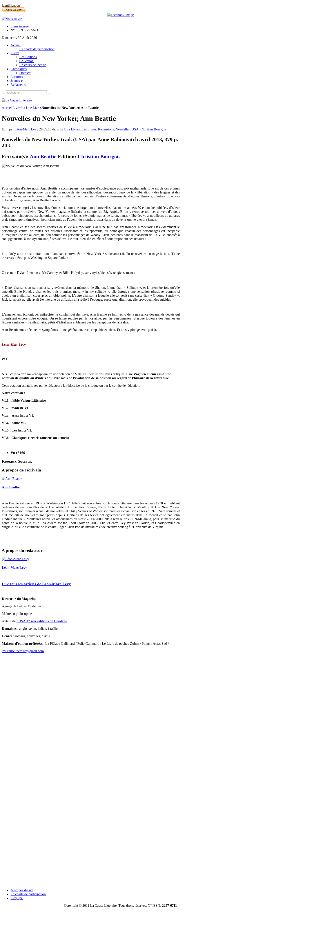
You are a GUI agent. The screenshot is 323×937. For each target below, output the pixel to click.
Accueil (7, 108)
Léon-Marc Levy (26, 129)
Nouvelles (123, 129)
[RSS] (12, 19)
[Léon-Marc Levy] (15, 559)
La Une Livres (31, 108)
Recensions (106, 129)
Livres (17, 108)
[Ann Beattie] (12, 478)
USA (135, 129)
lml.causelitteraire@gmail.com (23, 651)
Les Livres (89, 129)
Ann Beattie (43, 156)
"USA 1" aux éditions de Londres (41, 621)
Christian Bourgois (153, 129)
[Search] (3, 93)
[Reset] (49, 93)
